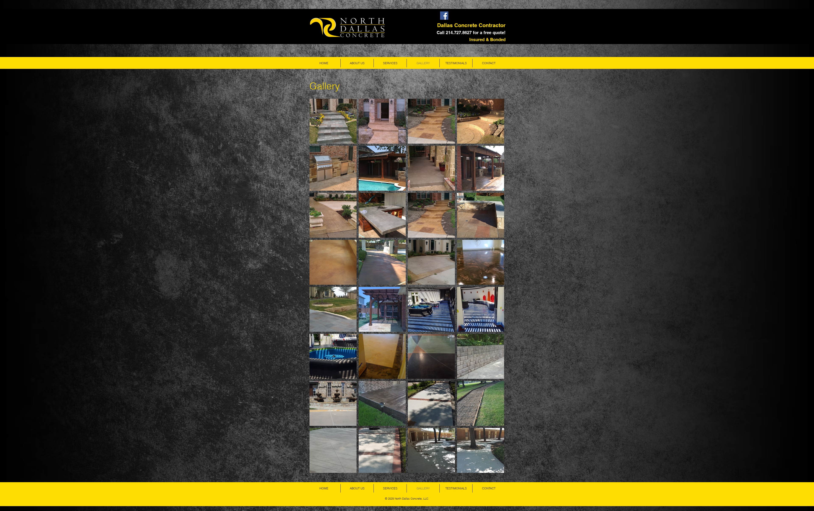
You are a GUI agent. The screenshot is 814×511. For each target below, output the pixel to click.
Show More (407, 476)
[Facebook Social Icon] (444, 15)
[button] (333, 121)
